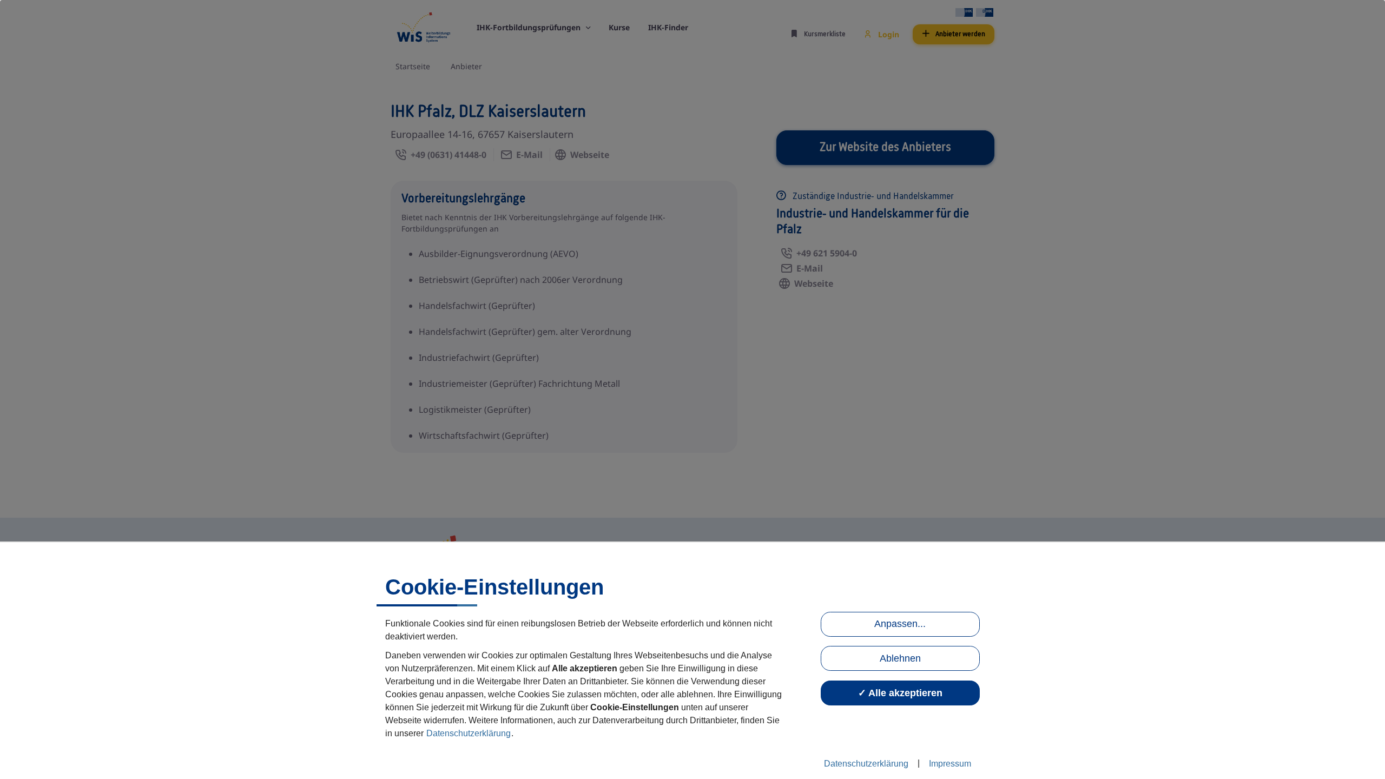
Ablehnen (900, 658)
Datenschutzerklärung (468, 733)
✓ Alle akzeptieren (900, 693)
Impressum (950, 763)
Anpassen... (900, 623)
